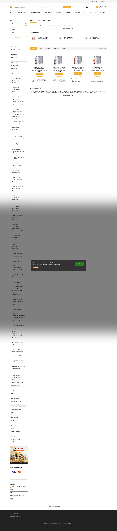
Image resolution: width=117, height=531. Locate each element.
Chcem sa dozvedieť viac (68, 28)
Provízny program (14, 513)
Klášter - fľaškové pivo (17, 349)
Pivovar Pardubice (16, 201)
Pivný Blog (95, 1)
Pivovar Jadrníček (16, 78)
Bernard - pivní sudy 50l (17, 299)
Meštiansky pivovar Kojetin (18, 250)
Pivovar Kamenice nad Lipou (18, 154)
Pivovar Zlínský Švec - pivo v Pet (18, 122)
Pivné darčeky (14, 423)
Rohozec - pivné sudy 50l (18, 104)
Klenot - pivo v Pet (16, 170)
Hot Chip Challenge (15, 439)
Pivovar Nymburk (16, 197)
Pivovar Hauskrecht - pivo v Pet (18, 279)
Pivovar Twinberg (16, 379)
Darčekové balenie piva (16, 52)
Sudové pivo (14, 57)
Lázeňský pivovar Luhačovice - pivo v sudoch (18, 144)
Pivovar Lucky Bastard (17, 242)
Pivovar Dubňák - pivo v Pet (18, 136)
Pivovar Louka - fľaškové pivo (19, 315)
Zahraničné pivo (15, 404)
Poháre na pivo (14, 412)
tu (59, 264)
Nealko (12, 433)
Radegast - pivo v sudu (17, 333)
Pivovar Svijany (15, 265)
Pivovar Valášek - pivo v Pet (18, 131)
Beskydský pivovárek (16, 149)
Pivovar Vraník (15, 76)
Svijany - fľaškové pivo (17, 267)
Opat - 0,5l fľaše (16, 344)
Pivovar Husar (15, 84)
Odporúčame (33, 48)
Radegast (14, 331)
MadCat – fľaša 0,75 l (17, 309)
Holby (12, 428)
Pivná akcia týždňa (15, 49)
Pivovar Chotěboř (16, 357)
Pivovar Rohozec (15, 93)
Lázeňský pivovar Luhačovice (18, 138)
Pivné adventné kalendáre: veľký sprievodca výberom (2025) (17, 497)
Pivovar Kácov (15, 190)
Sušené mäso (14, 425)
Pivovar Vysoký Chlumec (17, 215)
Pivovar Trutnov (15, 208)
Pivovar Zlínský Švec (16, 118)
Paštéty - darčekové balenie (18, 406)
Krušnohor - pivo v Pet (17, 179)
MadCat (13, 306)
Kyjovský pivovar (15, 127)
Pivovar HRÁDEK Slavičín (17, 107)
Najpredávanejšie (56, 48)
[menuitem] (13, 12)
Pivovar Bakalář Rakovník (17, 184)
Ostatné (13, 436)
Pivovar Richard (15, 163)
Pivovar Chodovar (16, 206)
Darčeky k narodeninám (17, 382)
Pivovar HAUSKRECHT (16, 228)
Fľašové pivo (14, 60)
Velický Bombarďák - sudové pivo (18, 329)
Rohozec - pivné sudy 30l (18, 103)
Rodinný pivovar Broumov (17, 342)
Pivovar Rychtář (15, 226)
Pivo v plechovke (15, 62)
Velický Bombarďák (16, 323)
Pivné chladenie (15, 396)
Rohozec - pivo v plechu (17, 97)
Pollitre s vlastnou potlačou (18, 387)
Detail (39, 73)
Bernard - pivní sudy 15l (17, 294)
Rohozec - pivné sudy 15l (18, 101)
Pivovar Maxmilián (16, 375)
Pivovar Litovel (15, 217)
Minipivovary (14, 54)
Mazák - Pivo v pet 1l (17, 261)
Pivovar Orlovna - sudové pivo (18, 112)
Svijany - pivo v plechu (17, 269)
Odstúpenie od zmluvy (15, 516)
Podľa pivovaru (14, 71)
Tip (19, 32)
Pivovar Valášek (15, 129)
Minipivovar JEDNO (16, 87)
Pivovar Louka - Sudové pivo (18, 320)
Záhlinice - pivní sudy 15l (18, 288)
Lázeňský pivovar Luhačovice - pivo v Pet (18, 141)
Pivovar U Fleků (15, 233)
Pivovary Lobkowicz (16, 235)
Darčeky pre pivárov (16, 409)
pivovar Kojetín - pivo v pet (18, 254)
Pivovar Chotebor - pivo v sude (18, 363)
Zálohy (19, 34)
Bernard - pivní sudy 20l (17, 296)
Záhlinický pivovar (16, 282)
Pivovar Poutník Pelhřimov (17, 186)
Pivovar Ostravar (15, 80)
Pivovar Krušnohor (16, 177)
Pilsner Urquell (15, 337)
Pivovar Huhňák (15, 199)
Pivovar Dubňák (15, 134)
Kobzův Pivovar (15, 82)
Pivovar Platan (15, 224)
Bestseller (13, 46)
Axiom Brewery (15, 239)
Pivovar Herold (15, 204)
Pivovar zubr (14, 73)
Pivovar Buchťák (15, 147)
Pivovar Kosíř (15, 246)
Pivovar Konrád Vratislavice (18, 213)
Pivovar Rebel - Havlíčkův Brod (18, 89)
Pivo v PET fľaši (14, 65)
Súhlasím (79, 263)
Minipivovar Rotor (16, 368)
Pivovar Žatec (15, 195)
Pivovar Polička (15, 91)
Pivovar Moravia (15, 248)
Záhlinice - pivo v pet (17, 284)
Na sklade (19, 27)
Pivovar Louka (15, 313)
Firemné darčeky (15, 385)
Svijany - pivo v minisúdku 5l (18, 274)
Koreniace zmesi (15, 417)
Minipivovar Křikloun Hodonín (18, 366)
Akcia (19, 29)
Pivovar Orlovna (15, 109)
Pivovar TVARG (15, 244)
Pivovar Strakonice (16, 221)
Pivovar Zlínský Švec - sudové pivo (17, 124)
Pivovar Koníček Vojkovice (17, 351)
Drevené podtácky (15, 431)
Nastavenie (36, 267)
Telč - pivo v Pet (16, 174)
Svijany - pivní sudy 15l (17, 270)
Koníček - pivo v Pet (17, 353)
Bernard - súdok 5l (16, 304)
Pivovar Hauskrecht (16, 276)
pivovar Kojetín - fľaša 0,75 (18, 256)
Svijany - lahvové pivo (17, 272)
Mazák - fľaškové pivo (17, 262)
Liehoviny (13, 420)
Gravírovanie (14, 442)
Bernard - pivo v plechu (17, 302)
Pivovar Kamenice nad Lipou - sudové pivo (19, 158)
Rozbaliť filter (18, 37)
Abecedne (64, 48)
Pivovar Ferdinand (16, 188)
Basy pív (13, 390)
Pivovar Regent (15, 192)
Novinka (19, 30)
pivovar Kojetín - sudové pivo (18, 253)
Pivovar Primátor (15, 181)
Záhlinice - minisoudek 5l (18, 286)
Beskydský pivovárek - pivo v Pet (18, 152)
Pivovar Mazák (15, 258)
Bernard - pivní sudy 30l (17, 297)
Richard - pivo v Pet (17, 165)
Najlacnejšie (41, 48)
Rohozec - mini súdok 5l (17, 99)
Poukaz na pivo (14, 393)
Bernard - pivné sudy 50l (18, 292)
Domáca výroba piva (16, 401)
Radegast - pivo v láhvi (17, 335)
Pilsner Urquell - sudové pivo (18, 340)
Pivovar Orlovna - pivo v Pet (18, 114)
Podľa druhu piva (15, 68)
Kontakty (102, 1)
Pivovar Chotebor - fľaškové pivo (18, 361)
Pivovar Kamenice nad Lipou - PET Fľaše (19, 160)
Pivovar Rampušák (16, 377)
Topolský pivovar (15, 237)
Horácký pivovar (15, 116)
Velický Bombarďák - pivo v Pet (18, 326)
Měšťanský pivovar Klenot (17, 167)
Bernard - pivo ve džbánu (18, 301)
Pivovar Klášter (15, 346)
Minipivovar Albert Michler (18, 372)
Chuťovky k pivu (15, 414)
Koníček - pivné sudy (17, 355)
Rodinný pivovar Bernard (17, 290)
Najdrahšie (48, 48)
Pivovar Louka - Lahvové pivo (19, 318)
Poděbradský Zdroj (16, 219)
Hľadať (67, 7)
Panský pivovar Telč (16, 172)
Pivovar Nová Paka (16, 210)
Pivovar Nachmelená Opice (18, 230)
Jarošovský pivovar (16, 370)
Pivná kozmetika (15, 398)
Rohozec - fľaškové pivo (17, 96)
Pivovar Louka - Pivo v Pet (18, 317)
